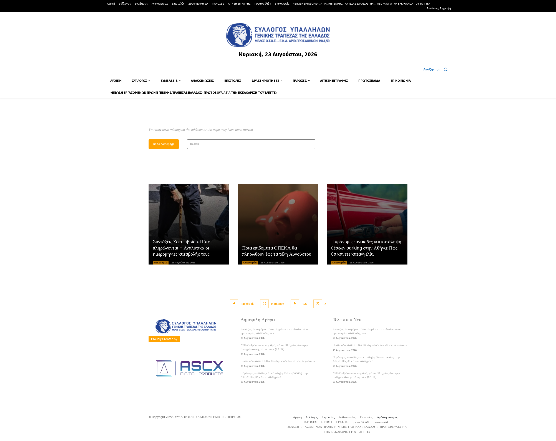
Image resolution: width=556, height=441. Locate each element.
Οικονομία (160, 262)
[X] (317, 304)
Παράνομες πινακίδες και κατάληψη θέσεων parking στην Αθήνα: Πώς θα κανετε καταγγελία (366, 248)
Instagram (277, 304)
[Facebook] (234, 304)
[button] (437, 69)
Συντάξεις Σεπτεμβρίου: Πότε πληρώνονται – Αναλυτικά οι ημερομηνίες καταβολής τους (181, 248)
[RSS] (295, 304)
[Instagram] (264, 304)
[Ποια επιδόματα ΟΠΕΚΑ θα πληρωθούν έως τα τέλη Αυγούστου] (278, 224)
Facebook (247, 304)
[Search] (310, 144)
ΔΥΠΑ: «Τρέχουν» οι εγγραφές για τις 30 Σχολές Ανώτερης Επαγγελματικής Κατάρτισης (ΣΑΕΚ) (274, 347)
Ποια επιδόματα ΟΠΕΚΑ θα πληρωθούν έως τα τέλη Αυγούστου (276, 251)
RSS (304, 304)
